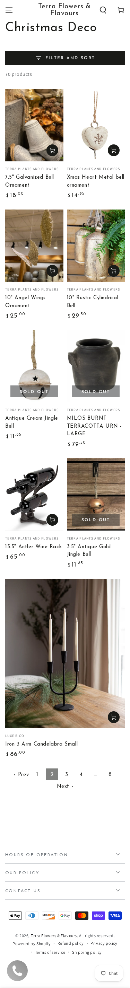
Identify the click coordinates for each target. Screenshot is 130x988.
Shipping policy (87, 952)
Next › (65, 786)
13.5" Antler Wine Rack (33, 547)
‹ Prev (21, 774)
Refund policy (71, 943)
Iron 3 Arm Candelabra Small (41, 744)
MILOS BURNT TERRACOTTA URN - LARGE (94, 426)
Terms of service (50, 952)
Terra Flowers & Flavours (54, 935)
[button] (103, 10)
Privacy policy (103, 943)
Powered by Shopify (31, 943)
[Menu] (9, 10)
